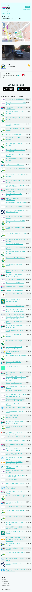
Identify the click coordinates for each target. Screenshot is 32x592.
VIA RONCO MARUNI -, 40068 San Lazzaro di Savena (15, 449)
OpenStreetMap (22, 41)
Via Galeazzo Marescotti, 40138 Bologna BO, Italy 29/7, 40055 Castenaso (15, 539)
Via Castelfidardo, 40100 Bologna (16, 355)
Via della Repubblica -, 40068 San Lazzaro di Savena (15, 317)
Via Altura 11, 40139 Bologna (14, 244)
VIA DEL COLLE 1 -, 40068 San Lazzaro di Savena (15, 186)
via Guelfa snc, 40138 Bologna (15, 286)
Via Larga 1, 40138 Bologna (14, 390)
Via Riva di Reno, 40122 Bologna (15, 496)
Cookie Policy (5, 581)
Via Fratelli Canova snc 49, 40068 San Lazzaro (14, 275)
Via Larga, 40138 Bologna (14, 366)
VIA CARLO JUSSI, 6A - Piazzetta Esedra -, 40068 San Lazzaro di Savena (16, 378)
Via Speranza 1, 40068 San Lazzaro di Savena (14, 433)
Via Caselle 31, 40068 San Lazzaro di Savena (14, 416)
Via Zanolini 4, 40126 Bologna (15, 314)
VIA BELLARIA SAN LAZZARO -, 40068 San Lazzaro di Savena (15, 310)
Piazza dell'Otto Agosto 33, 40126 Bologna (14, 467)
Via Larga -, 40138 (11, 479)
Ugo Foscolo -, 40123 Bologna (15, 483)
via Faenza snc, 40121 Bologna (15, 165)
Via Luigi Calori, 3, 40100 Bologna (16, 516)
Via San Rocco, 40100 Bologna (15, 510)
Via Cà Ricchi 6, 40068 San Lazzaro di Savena (14, 454)
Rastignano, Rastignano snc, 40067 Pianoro (14, 487)
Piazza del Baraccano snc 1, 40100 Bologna (14, 199)
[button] (16, 75)
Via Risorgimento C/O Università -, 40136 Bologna (16, 475)
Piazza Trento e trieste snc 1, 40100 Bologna (14, 190)
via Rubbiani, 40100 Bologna (14, 290)
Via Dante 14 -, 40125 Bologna (15, 206)
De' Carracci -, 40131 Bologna (15, 283)
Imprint (4, 579)
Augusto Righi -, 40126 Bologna (15, 437)
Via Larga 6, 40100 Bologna (14, 341)
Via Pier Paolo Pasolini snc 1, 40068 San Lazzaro (14, 422)
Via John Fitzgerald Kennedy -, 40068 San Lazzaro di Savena (15, 399)
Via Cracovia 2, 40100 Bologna (15, 258)
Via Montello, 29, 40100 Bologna (15, 552)
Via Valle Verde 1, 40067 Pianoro (16, 407)
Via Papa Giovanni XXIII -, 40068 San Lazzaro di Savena (16, 395)
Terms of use (5, 583)
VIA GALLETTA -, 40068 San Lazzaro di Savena (14, 527)
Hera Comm (6, 13)
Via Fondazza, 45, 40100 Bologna (16, 233)
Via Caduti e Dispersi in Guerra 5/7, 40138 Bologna (15, 211)
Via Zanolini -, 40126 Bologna (15, 306)
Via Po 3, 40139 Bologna (13, 134)
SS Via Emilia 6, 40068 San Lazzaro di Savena (14, 300)
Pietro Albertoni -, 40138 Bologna (16, 202)
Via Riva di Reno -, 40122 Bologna (16, 506)
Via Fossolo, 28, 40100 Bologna (15, 168)
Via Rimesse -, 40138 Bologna (15, 279)
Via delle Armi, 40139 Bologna (15, 99)
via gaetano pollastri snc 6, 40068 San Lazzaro (14, 347)
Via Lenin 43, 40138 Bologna (14, 293)
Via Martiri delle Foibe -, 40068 (15, 440)
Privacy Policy (6, 585)
